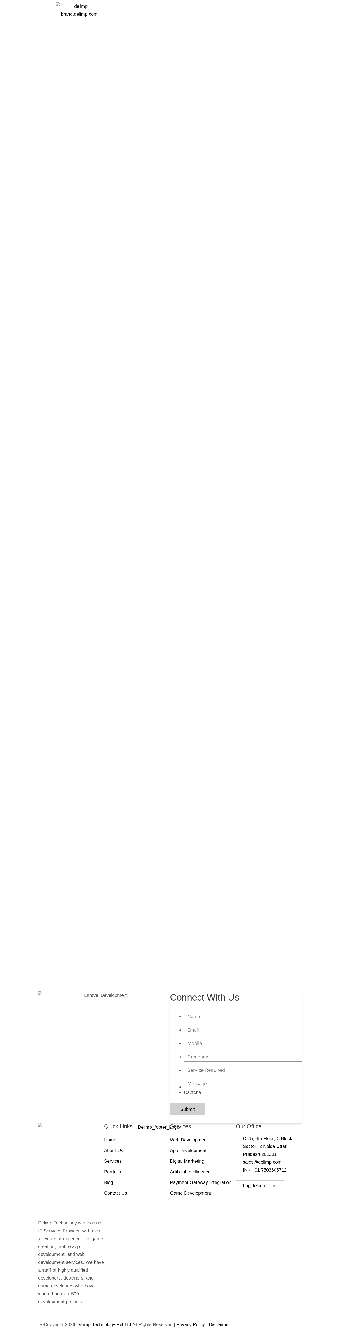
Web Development (189, 1139)
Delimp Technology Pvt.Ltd (104, 1324)
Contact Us (115, 1193)
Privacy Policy (191, 1324)
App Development (188, 1150)
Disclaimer (219, 1324)
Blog (108, 1182)
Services (113, 1161)
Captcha (192, 1092)
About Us (113, 1150)
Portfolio (112, 1171)
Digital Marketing (187, 1161)
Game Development (190, 1193)
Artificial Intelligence (191, 1171)
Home (110, 1139)
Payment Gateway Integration (200, 1182)
